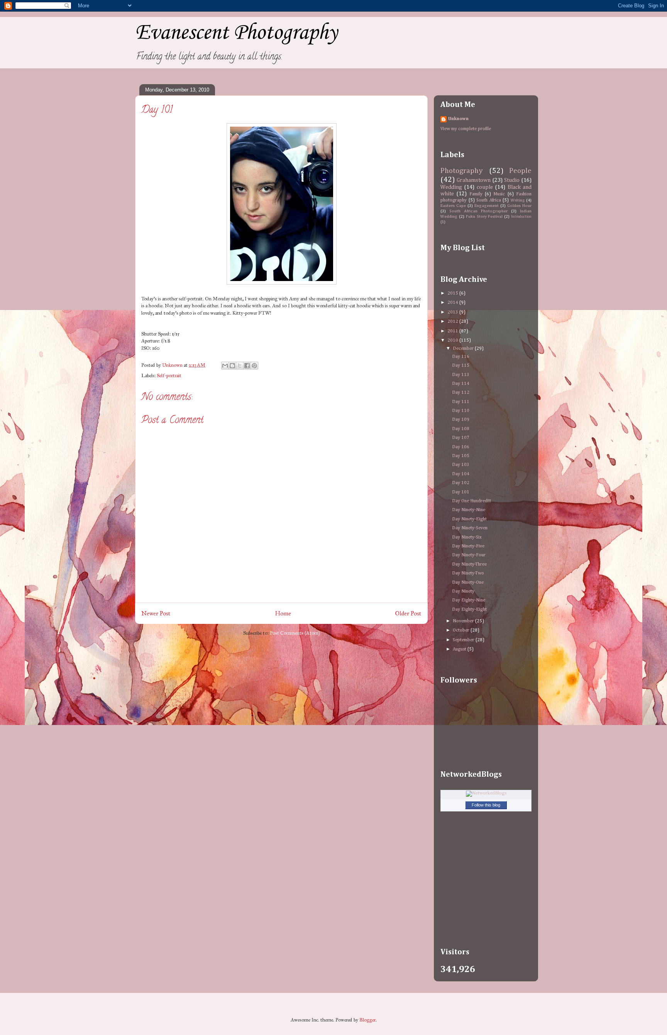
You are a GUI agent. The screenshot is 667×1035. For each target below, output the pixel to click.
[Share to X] (240, 365)
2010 (453, 340)
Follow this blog (486, 805)
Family (475, 194)
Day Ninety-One (468, 582)
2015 (453, 293)
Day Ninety (463, 591)
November (464, 621)
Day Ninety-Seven (470, 528)
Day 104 (460, 474)
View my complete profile (465, 129)
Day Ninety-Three (469, 564)
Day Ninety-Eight (469, 519)
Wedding (451, 187)
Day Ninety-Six (467, 537)
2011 (453, 331)
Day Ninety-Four (469, 555)
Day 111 (460, 402)
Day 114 (460, 383)
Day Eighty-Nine (468, 600)
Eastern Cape (453, 206)
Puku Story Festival (484, 217)
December (464, 348)
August (460, 649)
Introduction (521, 217)
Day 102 (460, 483)
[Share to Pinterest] (254, 365)
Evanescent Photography (236, 33)
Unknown (458, 119)
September (464, 640)
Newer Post (156, 613)
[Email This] (225, 365)
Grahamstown (474, 180)
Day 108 (460, 429)
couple (485, 187)
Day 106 (460, 447)
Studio (512, 180)
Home (283, 613)
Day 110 (460, 410)
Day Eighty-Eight (469, 609)
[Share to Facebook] (247, 365)
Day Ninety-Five (468, 546)
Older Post (408, 613)
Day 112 (460, 392)
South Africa (488, 200)
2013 (453, 312)
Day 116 (460, 356)
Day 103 (460, 464)
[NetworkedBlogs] (486, 793)
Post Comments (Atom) (295, 633)
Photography (461, 170)
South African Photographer (478, 211)
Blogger (367, 1020)
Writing (518, 200)
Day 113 (460, 375)
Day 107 (460, 437)
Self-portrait (169, 376)
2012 (453, 321)
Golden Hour (519, 206)
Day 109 (460, 419)
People (520, 170)
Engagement (486, 206)
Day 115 (460, 365)
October (462, 630)
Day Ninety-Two (468, 573)
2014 (453, 302)
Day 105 (460, 456)
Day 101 (460, 492)
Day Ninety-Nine (468, 510)
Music (499, 194)
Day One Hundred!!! (471, 501)
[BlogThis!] (232, 365)
